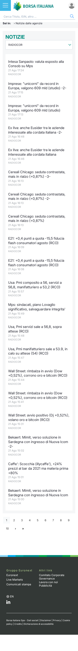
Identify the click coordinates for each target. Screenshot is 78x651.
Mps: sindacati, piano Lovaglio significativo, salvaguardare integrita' (36, 307)
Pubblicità (45, 585)
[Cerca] (71, 17)
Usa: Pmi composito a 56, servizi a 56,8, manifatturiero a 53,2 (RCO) (35, 285)
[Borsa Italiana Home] (33, 5)
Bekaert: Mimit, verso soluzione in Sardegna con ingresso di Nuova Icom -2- (38, 441)
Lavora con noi (48, 582)
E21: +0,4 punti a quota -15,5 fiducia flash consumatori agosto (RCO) (36, 240)
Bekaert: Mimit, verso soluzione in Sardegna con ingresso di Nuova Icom (38, 492)
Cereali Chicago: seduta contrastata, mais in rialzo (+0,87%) (36, 218)
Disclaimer (45, 620)
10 (7, 528)
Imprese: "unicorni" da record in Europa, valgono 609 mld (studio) (34, 108)
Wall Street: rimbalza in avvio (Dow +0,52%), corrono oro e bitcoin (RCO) (37, 373)
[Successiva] (15, 528)
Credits (18, 624)
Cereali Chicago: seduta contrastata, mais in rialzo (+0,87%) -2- (36, 196)
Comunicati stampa (18, 584)
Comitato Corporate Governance (51, 576)
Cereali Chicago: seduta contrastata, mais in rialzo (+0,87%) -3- (36, 174)
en (12, 596)
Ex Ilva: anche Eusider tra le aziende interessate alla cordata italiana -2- (36, 130)
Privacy (57, 620)
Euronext (12, 575)
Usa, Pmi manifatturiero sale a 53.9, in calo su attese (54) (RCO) (37, 351)
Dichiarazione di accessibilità (39, 624)
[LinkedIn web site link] (8, 603)
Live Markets (14, 579)
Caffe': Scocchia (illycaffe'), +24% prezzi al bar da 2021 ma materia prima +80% (38, 468)
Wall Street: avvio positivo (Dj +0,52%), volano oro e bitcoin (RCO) (38, 417)
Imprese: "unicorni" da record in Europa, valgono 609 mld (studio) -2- (37, 86)
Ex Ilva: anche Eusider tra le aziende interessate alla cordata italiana (36, 152)
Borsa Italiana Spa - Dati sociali (22, 620)
